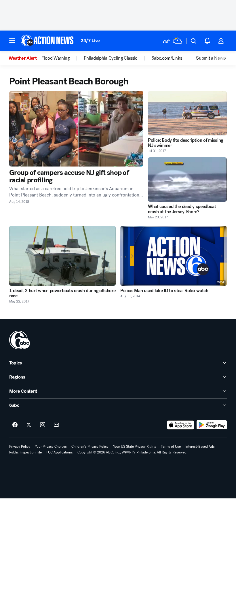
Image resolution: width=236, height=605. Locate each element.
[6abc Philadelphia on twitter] (29, 425)
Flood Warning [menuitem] (55, 58)
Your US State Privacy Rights (134, 446)
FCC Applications (59, 452)
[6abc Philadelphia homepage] (47, 41)
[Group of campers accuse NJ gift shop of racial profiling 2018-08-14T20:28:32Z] (76, 129)
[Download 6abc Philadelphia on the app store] (181, 425)
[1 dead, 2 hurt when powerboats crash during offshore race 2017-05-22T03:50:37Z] (62, 256)
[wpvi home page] (19, 340)
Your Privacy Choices (51, 446)
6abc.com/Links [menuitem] (166, 58)
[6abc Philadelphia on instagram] (42, 425)
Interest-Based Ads (200, 446)
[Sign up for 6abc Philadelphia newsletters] (56, 425)
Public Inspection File (25, 452)
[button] (12, 40)
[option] (25, 58)
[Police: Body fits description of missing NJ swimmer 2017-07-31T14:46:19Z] (187, 113)
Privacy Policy (19, 446)
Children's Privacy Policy (90, 446)
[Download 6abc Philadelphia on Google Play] (212, 425)
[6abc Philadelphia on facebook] (15, 425)
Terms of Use (171, 446)
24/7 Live (90, 40)
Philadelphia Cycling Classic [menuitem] (110, 58)
